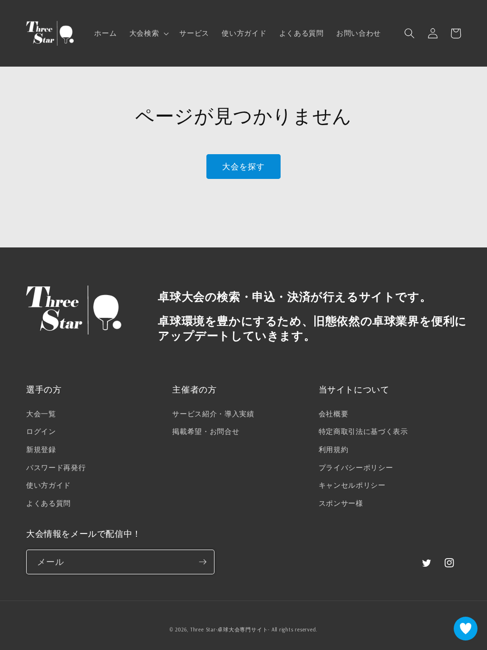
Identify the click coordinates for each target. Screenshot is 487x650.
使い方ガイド (48, 485)
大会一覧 (41, 413)
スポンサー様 (341, 503)
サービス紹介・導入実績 (213, 413)
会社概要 (334, 413)
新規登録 (41, 449)
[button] (148, 33)
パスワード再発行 (56, 467)
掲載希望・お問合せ (205, 431)
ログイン (41, 431)
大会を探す (243, 166)
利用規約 (334, 449)
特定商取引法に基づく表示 (363, 431)
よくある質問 (48, 503)
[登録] (202, 562)
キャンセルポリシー (352, 485)
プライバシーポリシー (356, 467)
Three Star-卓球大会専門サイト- (230, 629)
